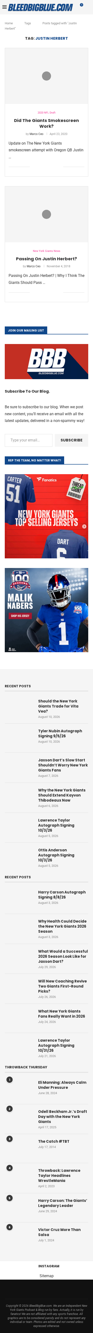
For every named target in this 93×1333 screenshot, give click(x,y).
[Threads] (37, 1289)
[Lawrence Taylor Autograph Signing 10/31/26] (19, 1047)
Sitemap (47, 1276)
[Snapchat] (68, 1289)
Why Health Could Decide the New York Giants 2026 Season (62, 926)
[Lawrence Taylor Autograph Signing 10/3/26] (19, 827)
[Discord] (74, 1289)
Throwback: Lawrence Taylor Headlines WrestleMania (59, 1175)
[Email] (43, 1289)
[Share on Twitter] (44, 167)
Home (9, 23)
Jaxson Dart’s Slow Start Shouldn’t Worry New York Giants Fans (63, 765)
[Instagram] (31, 1289)
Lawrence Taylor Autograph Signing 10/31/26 (56, 1045)
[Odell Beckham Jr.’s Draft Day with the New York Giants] (19, 1118)
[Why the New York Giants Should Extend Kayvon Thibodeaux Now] (19, 797)
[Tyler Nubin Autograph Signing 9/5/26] (19, 738)
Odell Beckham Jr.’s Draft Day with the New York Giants (62, 1116)
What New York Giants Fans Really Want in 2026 (61, 1014)
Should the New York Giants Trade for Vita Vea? (58, 706)
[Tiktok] (55, 1289)
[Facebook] (18, 1289)
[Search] (88, 7)
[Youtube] (49, 1289)
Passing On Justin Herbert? (46, 259)
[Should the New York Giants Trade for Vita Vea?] (19, 708)
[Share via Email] (59, 167)
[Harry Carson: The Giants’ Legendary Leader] (19, 1207)
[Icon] (46, 76)
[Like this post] (33, 167)
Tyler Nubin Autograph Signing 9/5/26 (60, 733)
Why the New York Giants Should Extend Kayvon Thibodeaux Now (62, 795)
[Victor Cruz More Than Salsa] (19, 1236)
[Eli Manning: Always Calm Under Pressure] (19, 1089)
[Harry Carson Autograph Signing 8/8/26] (19, 899)
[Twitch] (62, 1289)
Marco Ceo (36, 134)
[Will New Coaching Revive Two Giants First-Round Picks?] (19, 988)
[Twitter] (24, 1289)
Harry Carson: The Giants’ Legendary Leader (62, 1203)
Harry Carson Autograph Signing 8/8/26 (62, 895)
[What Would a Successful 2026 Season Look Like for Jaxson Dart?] (19, 958)
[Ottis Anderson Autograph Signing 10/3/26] (19, 857)
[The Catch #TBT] (19, 1148)
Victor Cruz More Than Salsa (59, 1232)
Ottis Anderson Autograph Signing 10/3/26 (56, 855)
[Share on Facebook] (39, 167)
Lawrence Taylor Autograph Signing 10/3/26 (56, 825)
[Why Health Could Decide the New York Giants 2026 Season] (19, 928)
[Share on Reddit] (54, 167)
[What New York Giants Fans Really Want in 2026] (19, 1018)
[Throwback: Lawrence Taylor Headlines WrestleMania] (19, 1177)
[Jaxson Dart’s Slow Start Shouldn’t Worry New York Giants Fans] (19, 767)
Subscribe (72, 440)
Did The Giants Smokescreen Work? (46, 123)
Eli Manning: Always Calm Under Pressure (62, 1085)
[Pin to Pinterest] (49, 167)
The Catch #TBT (53, 1141)
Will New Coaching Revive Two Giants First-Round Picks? (62, 986)
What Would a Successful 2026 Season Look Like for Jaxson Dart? (63, 956)
